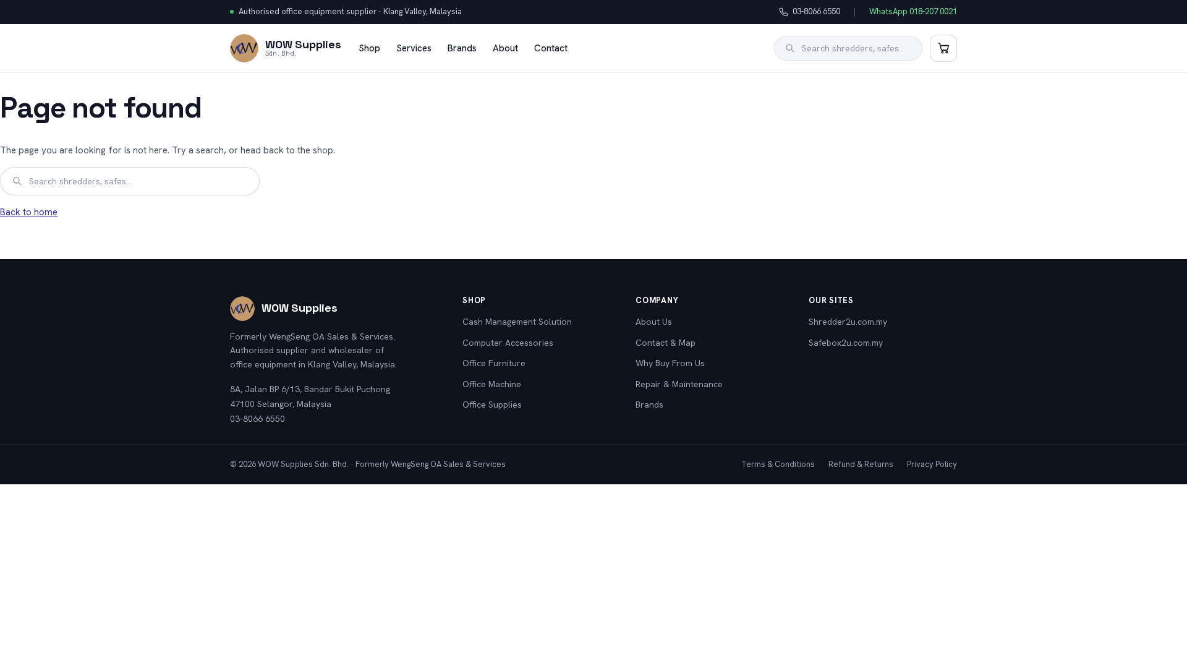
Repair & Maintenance (679, 384)
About (505, 48)
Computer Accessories (507, 342)
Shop (369, 48)
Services (414, 48)
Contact (551, 48)
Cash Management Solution (517, 321)
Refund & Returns (860, 464)
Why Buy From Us (670, 363)
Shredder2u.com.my (848, 321)
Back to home (28, 212)
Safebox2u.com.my (846, 342)
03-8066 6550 (809, 12)
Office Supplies (492, 404)
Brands (462, 48)
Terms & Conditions (778, 464)
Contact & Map (666, 342)
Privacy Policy (932, 464)
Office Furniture (493, 363)
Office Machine (491, 384)
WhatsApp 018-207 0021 (913, 11)
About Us (654, 321)
